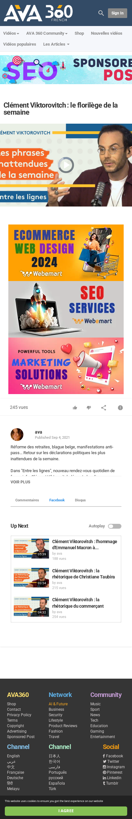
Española (57, 783)
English (13, 756)
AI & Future (58, 704)
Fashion (56, 731)
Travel (54, 737)
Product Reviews (63, 726)
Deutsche (15, 778)
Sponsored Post (21, 737)
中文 (11, 767)
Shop (79, 33)
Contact (14, 709)
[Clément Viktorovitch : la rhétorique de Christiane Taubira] (31, 578)
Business (56, 709)
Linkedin (114, 778)
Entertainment (102, 737)
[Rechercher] (101, 12)
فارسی (54, 767)
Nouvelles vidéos (106, 33)
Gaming (97, 731)
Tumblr (112, 783)
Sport (95, 709)
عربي (11, 761)
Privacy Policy (19, 715)
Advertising (17, 731)
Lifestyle (56, 720)
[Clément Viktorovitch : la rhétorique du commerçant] (31, 607)
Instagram (116, 767)
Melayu (13, 789)
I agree (66, 811)
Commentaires (27, 500)
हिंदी (10, 783)
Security (55, 715)
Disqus (80, 500)
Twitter (113, 761)
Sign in (117, 13)
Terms (12, 720)
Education (99, 726)
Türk (52, 789)
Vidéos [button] (9, 33)
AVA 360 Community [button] (45, 33)
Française (15, 772)
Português (58, 772)
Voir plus (20, 482)
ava (38, 432)
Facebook (57, 500)
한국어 (54, 761)
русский (56, 778)
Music (95, 704)
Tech (94, 720)
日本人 (54, 756)
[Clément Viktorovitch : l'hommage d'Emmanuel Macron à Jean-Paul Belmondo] (31, 549)
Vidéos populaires (19, 44)
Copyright (15, 726)
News (95, 715)
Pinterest (114, 772)
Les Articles (54, 44)
